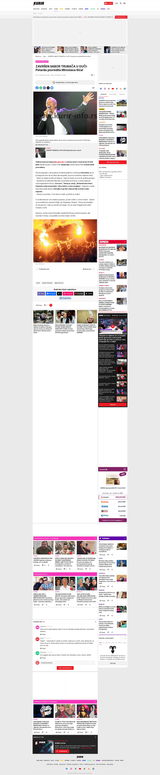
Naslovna (38, 56)
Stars (44, 56)
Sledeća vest (87, 269)
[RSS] (121, 88)
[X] (109, 88)
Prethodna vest (44, 269)
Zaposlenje (110, 764)
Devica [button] (120, 642)
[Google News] (125, 88)
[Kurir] (38, 3)
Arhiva (81, 764)
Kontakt (56, 764)
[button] (92, 75)
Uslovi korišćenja (101, 764)
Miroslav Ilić (59, 162)
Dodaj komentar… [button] (47, 663)
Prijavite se (63, 751)
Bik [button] (104, 642)
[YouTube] (113, 88)
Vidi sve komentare (65, 668)
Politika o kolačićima (72, 764)
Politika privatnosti (89, 764)
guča (38, 283)
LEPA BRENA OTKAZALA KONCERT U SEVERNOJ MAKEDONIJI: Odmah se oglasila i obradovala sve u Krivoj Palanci (80, 17)
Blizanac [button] (108, 642)
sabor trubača (47, 283)
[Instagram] (105, 88)
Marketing (50, 764)
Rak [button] (113, 642)
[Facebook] (101, 88)
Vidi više (113, 663)
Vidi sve (112, 404)
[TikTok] (117, 88)
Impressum (62, 764)
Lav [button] (116, 642)
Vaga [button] (124, 642)
